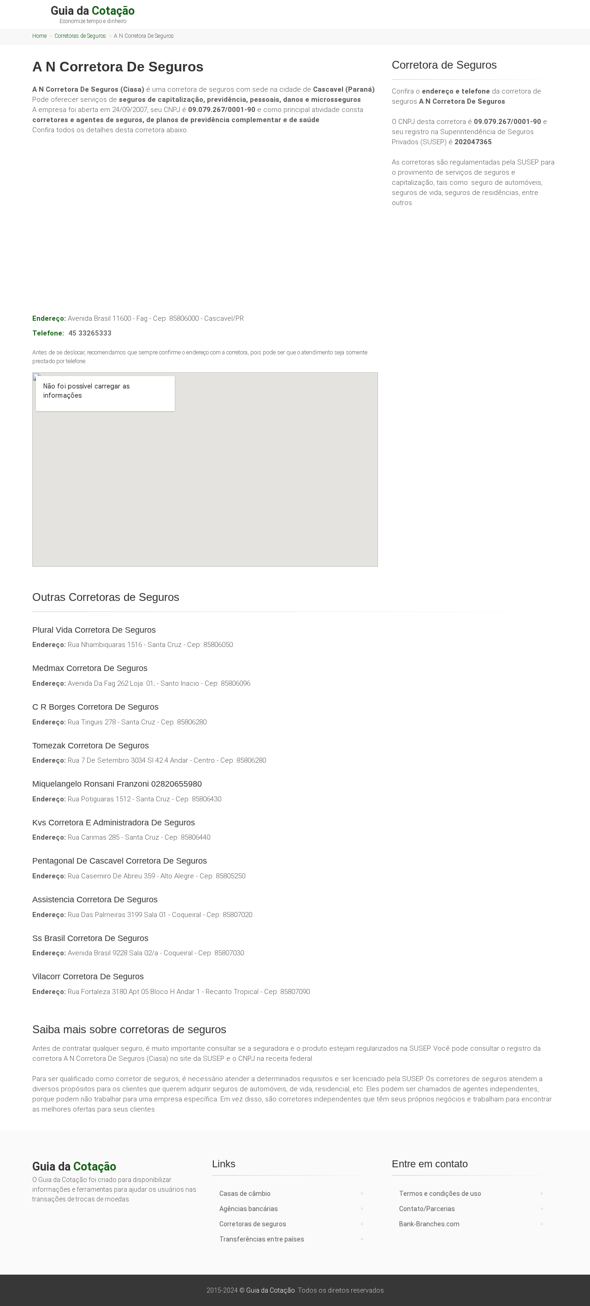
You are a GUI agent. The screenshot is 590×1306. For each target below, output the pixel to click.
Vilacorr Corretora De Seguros (88, 976)
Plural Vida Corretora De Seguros (94, 630)
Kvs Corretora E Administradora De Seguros (113, 822)
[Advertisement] (205, 211)
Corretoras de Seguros (80, 36)
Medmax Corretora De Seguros (90, 668)
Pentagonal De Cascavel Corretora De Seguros (119, 860)
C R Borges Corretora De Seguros (95, 707)
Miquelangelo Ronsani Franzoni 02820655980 (117, 783)
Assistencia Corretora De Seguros (95, 899)
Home (39, 36)
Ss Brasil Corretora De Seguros (90, 938)
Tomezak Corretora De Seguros (90, 745)
